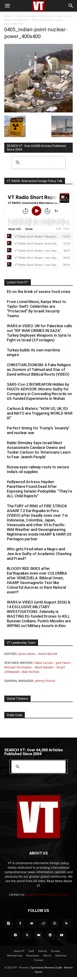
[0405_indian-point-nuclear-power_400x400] (38, 111)
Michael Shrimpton (18, 667)
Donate (55, 951)
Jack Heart (63, 663)
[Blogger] (8, 923)
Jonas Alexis (26, 654)
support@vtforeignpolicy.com (47, 894)
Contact (38, 960)
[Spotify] (15, 935)
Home (8, 16)
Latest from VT (17, 282)
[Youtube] (61, 935)
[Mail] (31, 923)
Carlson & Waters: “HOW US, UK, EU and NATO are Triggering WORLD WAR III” (40, 413)
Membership (14, 955)
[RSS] (66, 923)
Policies (42, 951)
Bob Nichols (30, 672)
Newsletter (32, 955)
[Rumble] (54, 923)
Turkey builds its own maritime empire (33, 352)
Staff (31, 951)
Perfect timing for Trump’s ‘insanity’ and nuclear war (38, 430)
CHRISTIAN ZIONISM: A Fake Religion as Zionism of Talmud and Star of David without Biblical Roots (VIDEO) (39, 369)
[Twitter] (27, 935)
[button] (7, 6)
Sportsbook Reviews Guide (46, 967)
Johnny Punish (45, 681)
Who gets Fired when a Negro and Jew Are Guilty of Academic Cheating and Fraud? (39, 554)
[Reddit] (43, 923)
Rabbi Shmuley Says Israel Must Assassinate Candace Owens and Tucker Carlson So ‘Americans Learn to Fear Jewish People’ (39, 450)
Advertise (61, 955)
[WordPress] (50, 935)
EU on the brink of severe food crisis (38, 291)
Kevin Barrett (47, 654)
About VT (19, 951)
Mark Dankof (44, 667)
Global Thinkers (17, 698)
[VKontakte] (38, 935)
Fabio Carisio (43, 663)
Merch (47, 955)
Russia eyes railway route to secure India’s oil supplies (38, 469)
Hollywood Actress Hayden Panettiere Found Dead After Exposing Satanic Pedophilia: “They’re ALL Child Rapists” (39, 489)
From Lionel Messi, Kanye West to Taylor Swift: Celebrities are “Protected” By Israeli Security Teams (36, 308)
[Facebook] (20, 923)
